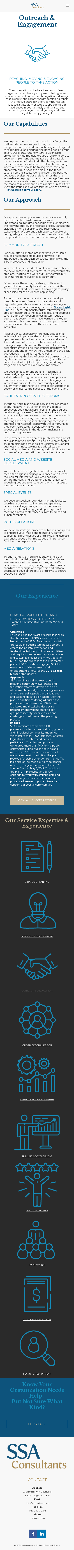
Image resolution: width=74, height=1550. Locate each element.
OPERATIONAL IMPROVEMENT (37, 1099)
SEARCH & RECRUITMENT (37, 1373)
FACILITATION (37, 1265)
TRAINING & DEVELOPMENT (37, 1156)
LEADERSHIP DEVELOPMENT (37, 936)
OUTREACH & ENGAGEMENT (37, 990)
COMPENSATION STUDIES (37, 1319)
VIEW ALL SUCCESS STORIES (37, 800)
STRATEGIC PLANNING (37, 881)
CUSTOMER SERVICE (37, 1210)
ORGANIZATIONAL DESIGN (37, 1045)
